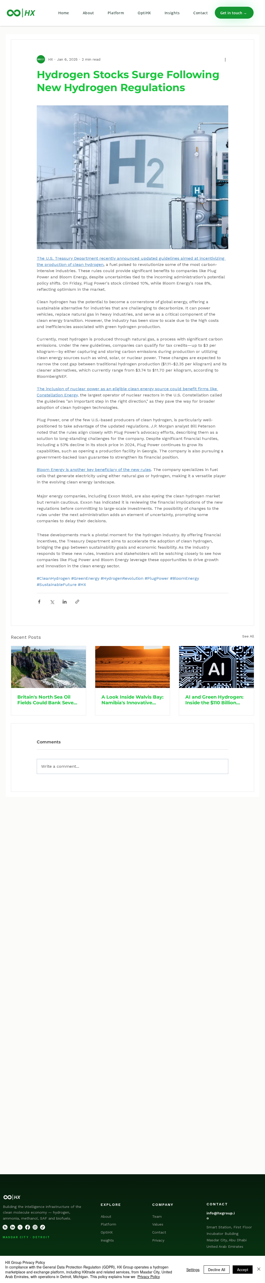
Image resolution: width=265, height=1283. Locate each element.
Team (157, 1216)
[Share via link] (77, 601)
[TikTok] (42, 1227)
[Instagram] (35, 1227)
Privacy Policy (148, 1276)
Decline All (216, 1269)
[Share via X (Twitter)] (51, 601)
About (106, 1216)
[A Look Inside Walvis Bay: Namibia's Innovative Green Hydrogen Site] (132, 667)
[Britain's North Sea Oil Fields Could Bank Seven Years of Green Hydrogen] (48, 667)
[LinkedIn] (12, 1227)
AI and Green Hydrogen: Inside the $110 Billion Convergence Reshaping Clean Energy (215, 700)
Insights (107, 1240)
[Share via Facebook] (39, 601)
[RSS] (5, 1227)
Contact (159, 1232)
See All (248, 636)
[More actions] (225, 59)
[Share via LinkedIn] (64, 601)
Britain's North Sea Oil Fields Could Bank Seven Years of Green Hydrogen (47, 700)
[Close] (259, 1269)
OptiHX (107, 1232)
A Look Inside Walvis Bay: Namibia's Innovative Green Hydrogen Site (132, 700)
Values (157, 1224)
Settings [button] (193, 1269)
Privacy (158, 1240)
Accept (242, 1269)
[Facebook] (27, 1227)
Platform (108, 1224)
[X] (20, 1227)
